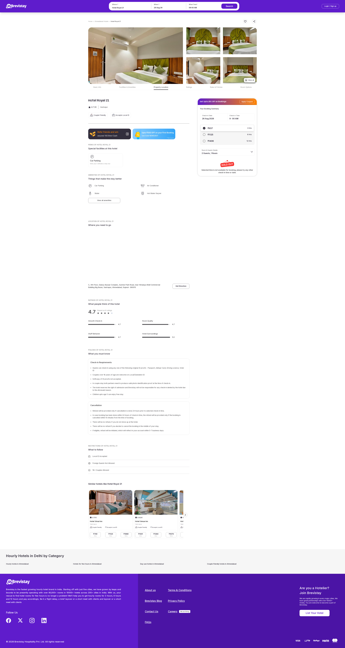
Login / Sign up (330, 6)
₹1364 (155, 535)
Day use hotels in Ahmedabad (152, 564)
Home (90, 21)
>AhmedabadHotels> (101, 21)
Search (229, 6)
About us (150, 590)
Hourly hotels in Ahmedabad (17, 564)
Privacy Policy (176, 600)
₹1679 (171, 535)
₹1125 (110, 535)
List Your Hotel (314, 613)
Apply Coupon (247, 102)
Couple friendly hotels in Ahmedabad (221, 564)
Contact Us (151, 611)
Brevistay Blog (153, 600)
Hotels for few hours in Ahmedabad (87, 564)
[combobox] (129, 7)
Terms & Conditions (180, 590)
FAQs (148, 622)
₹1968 (126, 535)
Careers (172, 611)
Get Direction (181, 286)
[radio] (227, 128)
